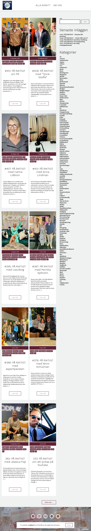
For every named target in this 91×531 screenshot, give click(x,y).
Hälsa (62, 144)
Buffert (62, 92)
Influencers (15, 255)
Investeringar (64, 165)
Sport (62, 274)
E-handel (63, 105)
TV (23, 63)
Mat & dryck (19, 449)
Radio (62, 237)
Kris (61, 190)
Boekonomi (15, 351)
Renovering (64, 242)
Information (20, 61)
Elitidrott (63, 110)
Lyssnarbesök (65, 197)
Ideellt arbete (64, 151)
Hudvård (63, 148)
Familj (21, 447)
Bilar (61, 80)
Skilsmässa (64, 260)
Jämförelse (64, 171)
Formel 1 (63, 130)
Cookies (62, 94)
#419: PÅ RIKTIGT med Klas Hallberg (73, 40)
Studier (62, 277)
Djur (61, 99)
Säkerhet (43, 259)
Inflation (15, 353)
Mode (24, 257)
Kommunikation (6, 63)
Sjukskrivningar (65, 258)
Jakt (61, 169)
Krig (61, 187)
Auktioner (63, 67)
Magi (61, 199)
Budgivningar (65, 91)
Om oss (57, 5)
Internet (21, 255)
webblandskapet (52, 528)
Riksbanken (5, 355)
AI (30, 255)
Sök (61, 19)
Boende (62, 83)
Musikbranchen (65, 208)
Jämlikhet (63, 172)
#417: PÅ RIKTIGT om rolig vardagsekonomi (69, 44)
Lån (61, 194)
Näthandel (63, 210)
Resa (4, 161)
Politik (62, 224)
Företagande (13, 61)
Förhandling (64, 128)
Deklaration (64, 98)
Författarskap (13, 159)
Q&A (24, 353)
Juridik (62, 176)
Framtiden (63, 135)
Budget (62, 89)
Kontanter (63, 185)
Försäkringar (64, 131)
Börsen (21, 351)
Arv (61, 66)
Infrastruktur (64, 158)
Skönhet (63, 261)
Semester (8, 161)
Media (13, 63)
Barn (61, 71)
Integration (64, 162)
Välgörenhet (64, 283)
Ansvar (62, 58)
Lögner (62, 196)
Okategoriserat (65, 215)
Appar (34, 255)
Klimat (62, 178)
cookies (31, 525)
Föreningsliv (64, 123)
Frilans (62, 137)
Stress (62, 276)
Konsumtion (14, 257)
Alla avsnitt (43, 5)
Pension (62, 221)
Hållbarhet (12, 449)
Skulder (62, 263)
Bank (4, 351)
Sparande (63, 270)
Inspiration (20, 159)
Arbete (32, 351)
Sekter (31, 161)
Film (24, 157)
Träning (62, 279)
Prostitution (64, 229)
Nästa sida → (49, 502)
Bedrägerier (33, 61)
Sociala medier (10, 259)
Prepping (63, 228)
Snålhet (62, 267)
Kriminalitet (33, 63)
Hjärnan (39, 157)
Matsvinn (63, 203)
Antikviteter (64, 60)
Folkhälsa (63, 121)
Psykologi (50, 159)
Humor (62, 149)
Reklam (20, 63)
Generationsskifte (66, 139)
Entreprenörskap (48, 61)
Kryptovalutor (65, 192)
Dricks (62, 101)
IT (60, 167)
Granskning (64, 140)
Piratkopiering (65, 222)
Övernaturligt (65, 217)
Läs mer (15, 103)
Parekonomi (64, 219)
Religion (63, 240)
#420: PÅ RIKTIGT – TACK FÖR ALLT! (74, 38)
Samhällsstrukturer (67, 249)
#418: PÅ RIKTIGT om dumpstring (72, 42)
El (60, 108)
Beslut (4, 157)
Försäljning (64, 133)
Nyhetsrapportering (67, 213)
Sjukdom (63, 256)
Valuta (62, 285)
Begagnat (63, 75)
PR (16, 63)
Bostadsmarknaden (7, 353)
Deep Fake (32, 257)
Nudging (63, 212)
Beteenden (39, 61)
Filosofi (62, 119)
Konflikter (32, 159)
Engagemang (6, 61)
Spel (42, 63)
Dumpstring (64, 103)
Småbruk (63, 265)
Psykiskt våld (43, 159)
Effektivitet (64, 107)
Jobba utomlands (66, 174)
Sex (61, 254)
